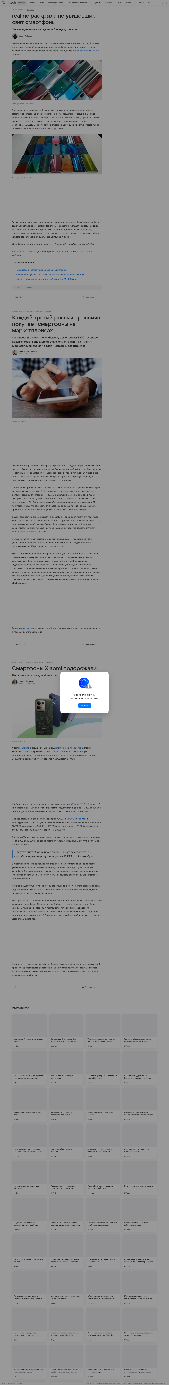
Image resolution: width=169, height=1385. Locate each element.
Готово (84, 705)
